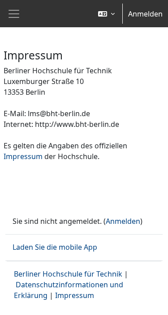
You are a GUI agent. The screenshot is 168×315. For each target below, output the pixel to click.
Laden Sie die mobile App (55, 247)
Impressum (23, 156)
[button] (106, 13)
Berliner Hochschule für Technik (68, 274)
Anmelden (145, 14)
